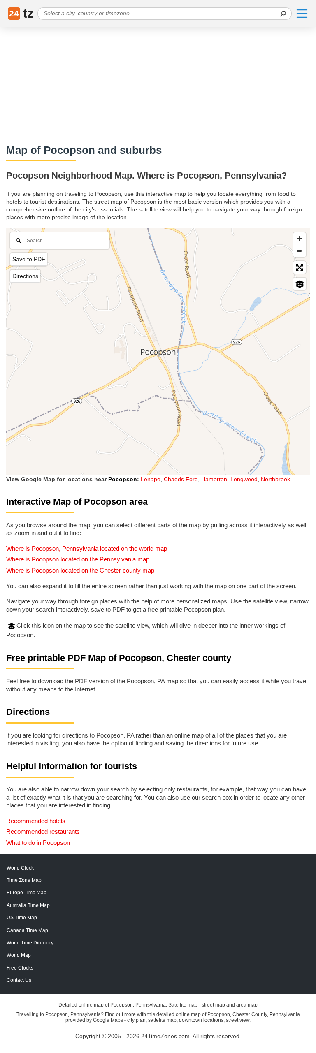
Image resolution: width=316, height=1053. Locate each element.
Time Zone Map (24, 880)
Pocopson (122, 479)
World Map (19, 955)
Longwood (244, 479)
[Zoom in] (299, 238)
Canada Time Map (27, 930)
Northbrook (275, 479)
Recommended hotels (35, 820)
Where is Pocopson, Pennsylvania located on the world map (86, 548)
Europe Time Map (26, 892)
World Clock (20, 868)
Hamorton (214, 479)
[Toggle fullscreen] (299, 267)
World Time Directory (30, 943)
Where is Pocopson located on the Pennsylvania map (77, 559)
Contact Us (19, 980)
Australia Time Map (28, 905)
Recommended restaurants (43, 831)
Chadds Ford (181, 479)
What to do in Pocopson (38, 842)
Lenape (150, 479)
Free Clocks (20, 968)
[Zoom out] (299, 251)
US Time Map (22, 918)
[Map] (158, 351)
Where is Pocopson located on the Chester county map (80, 570)
